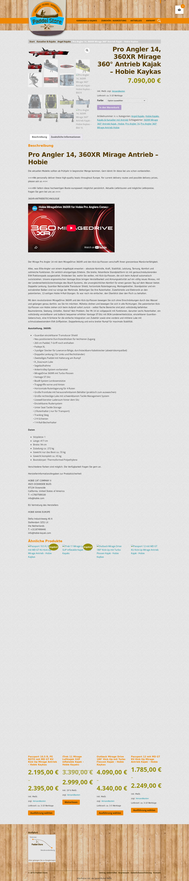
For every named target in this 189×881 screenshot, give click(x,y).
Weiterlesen (71, 802)
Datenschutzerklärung (141, 872)
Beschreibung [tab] (39, 136)
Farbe (100, 100)
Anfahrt (150, 20)
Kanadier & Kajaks (87, 20)
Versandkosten (118, 91)
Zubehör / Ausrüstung (113, 20)
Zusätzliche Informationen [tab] (65, 136)
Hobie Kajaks (152, 116)
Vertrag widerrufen (108, 872)
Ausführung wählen (41, 812)
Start (32, 41)
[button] (87, 50)
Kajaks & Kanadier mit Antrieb (112, 119)
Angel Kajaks (64, 41)
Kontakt (157, 872)
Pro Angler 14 (132, 123)
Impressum (123, 872)
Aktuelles (136, 20)
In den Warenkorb (109, 107)
